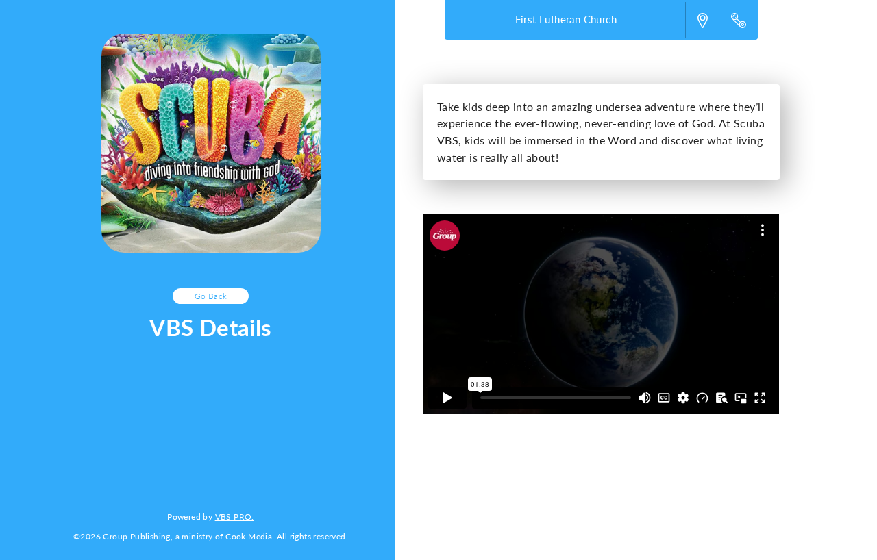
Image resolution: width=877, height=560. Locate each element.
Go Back (211, 296)
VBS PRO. (234, 516)
